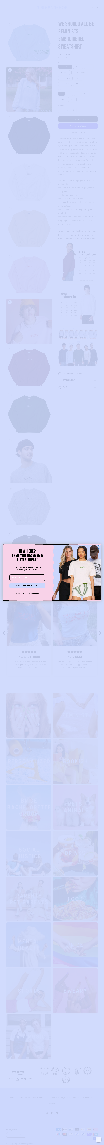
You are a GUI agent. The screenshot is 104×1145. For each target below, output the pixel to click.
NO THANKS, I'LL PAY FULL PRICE (27, 593)
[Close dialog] (98, 547)
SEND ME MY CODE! (27, 585)
